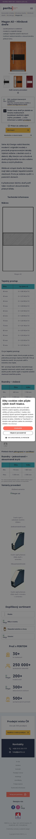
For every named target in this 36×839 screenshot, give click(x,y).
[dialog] (18, 419)
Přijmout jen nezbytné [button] (18, 433)
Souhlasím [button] (18, 428)
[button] (18, 437)
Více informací (12, 424)
